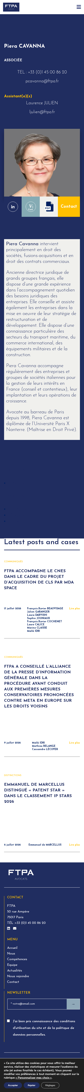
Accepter (13, 1085)
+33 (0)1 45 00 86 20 (47, 72)
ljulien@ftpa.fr (42, 112)
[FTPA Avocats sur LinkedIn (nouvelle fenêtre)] (9, 928)
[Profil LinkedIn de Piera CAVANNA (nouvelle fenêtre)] (13, 207)
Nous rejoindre (18, 976)
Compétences (17, 959)
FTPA (11, 906)
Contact (69, 206)
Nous (11, 953)
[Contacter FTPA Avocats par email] (14, 928)
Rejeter (31, 1085)
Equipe (12, 965)
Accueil (12, 948)
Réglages (50, 1085)
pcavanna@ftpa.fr (42, 81)
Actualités (14, 970)
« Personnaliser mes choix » (33, 1078)
